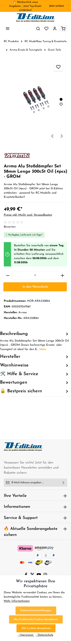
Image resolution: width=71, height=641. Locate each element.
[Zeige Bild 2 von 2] (61, 104)
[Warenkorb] (63, 28)
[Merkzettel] (46, 28)
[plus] (62, 275)
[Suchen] (38, 28)
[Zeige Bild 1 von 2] (61, 99)
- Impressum (26, 635)
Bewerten (10, 226)
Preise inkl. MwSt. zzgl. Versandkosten (28, 215)
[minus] (7, 275)
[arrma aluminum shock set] (35, 100)
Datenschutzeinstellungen (35, 610)
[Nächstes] (61, 136)
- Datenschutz (44, 635)
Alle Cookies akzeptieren (36, 628)
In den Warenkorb (35, 286)
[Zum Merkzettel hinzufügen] (58, 66)
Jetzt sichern (56, 6)
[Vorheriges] (53, 136)
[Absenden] (63, 483)
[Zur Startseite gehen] (35, 17)
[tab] (34, 341)
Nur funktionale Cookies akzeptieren (36, 619)
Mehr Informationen (17, 601)
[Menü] (7, 28)
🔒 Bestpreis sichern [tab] (21, 391)
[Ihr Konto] (55, 28)
